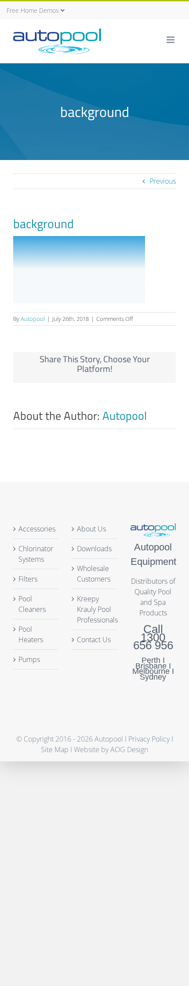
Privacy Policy (149, 739)
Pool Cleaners (32, 604)
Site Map (55, 749)
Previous (162, 181)
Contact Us (94, 639)
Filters (27, 579)
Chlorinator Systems (35, 554)
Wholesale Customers (93, 574)
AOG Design (129, 749)
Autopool (33, 319)
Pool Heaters (30, 634)
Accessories (36, 529)
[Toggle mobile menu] (171, 39)
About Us (91, 529)
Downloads (94, 548)
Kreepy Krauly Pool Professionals (95, 609)
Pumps (29, 659)
